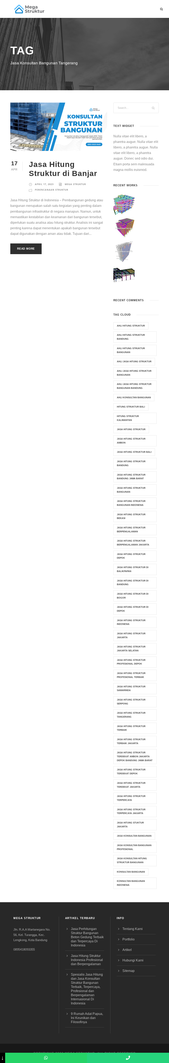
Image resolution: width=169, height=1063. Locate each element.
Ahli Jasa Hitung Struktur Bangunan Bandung (134, 386)
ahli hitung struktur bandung (131, 337)
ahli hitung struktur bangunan (131, 350)
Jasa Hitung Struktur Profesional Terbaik (131, 675)
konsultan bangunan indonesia (131, 883)
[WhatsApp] (46, 1058)
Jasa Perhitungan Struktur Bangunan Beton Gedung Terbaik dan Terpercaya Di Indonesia (87, 937)
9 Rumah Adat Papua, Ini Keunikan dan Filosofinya (87, 1018)
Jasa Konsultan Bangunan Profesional (134, 847)
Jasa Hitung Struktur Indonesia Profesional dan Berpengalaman (87, 960)
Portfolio (128, 939)
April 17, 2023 (44, 184)
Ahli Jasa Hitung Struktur (134, 361)
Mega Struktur (75, 184)
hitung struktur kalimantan (128, 418)
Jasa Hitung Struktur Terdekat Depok (131, 771)
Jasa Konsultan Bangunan (134, 836)
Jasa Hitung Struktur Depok (131, 556)
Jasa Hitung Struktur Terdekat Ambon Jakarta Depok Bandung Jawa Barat (135, 756)
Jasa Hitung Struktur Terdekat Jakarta (131, 785)
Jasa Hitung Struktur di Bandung (132, 582)
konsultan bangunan (131, 872)
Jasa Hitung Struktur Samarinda (131, 688)
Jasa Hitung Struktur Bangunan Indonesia (131, 503)
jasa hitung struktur (131, 429)
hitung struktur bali (131, 406)
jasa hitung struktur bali (134, 452)
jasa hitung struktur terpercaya (131, 798)
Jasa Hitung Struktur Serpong (131, 701)
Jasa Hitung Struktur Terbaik (131, 728)
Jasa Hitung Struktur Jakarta (131, 635)
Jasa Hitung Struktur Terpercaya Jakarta (131, 811)
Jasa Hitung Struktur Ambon (131, 441)
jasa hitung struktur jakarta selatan (131, 648)
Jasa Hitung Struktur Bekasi (131, 516)
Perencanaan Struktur (51, 189)
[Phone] (128, 1058)
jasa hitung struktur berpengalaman (131, 529)
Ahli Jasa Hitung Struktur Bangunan (134, 373)
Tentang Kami (132, 929)
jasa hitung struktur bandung (131, 463)
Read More (26, 248)
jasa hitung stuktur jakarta (130, 824)
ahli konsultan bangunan (134, 397)
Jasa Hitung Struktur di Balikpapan (132, 569)
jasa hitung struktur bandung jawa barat (131, 477)
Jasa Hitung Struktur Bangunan (131, 490)
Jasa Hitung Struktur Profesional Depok (131, 662)
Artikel (127, 950)
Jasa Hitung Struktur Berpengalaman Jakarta (133, 543)
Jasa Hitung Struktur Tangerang (131, 715)
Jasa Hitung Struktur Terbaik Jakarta (131, 741)
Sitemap (128, 971)
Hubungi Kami (132, 960)
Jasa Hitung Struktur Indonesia (131, 622)
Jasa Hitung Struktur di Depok (132, 609)
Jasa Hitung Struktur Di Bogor (132, 596)
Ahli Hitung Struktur (131, 325)
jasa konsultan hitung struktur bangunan (132, 860)
